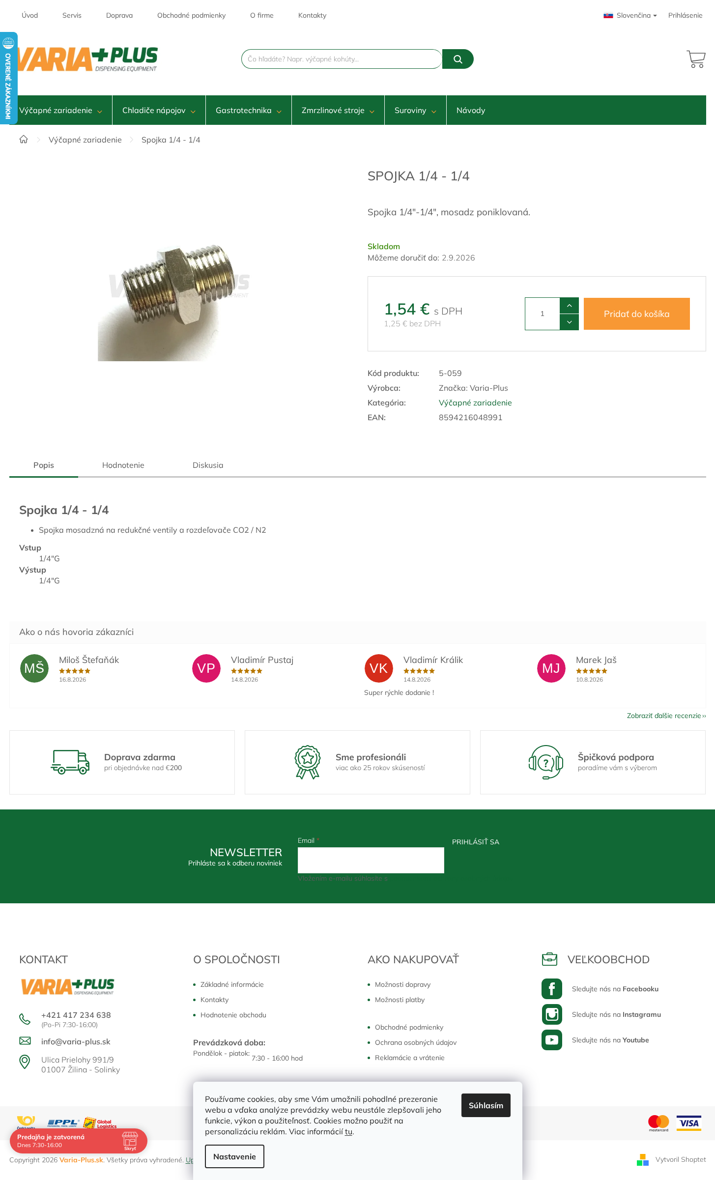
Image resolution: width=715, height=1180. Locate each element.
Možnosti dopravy (402, 984)
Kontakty (312, 15)
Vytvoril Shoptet (681, 1159)
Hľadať (458, 59)
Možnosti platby (400, 999)
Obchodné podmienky (191, 15)
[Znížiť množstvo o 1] (569, 322)
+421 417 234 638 (76, 1015)
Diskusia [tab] (208, 465)
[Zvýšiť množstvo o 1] (569, 306)
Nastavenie (234, 1156)
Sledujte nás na (615, 988)
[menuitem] (60, 110)
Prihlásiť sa (475, 841)
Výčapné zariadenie (475, 402)
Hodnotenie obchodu (233, 1014)
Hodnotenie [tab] (123, 465)
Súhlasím (486, 1105)
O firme (262, 15)
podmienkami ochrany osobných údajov (451, 878)
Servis (72, 15)
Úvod (30, 15)
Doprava (119, 15)
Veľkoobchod (609, 959)
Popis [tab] (43, 465)
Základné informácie (232, 984)
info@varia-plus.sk (76, 1041)
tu (348, 1131)
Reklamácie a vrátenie (410, 1057)
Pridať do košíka (637, 313)
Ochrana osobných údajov (416, 1042)
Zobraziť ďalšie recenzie (664, 715)
